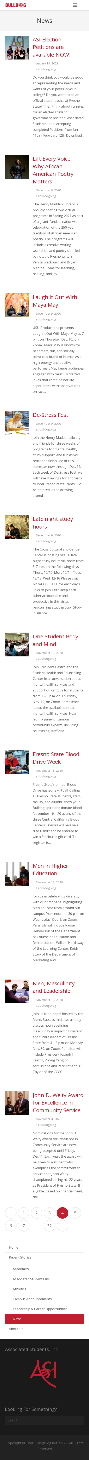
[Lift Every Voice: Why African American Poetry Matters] (17, 167)
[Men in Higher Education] (17, 874)
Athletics (19, 1289)
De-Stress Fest (50, 414)
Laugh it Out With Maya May (55, 300)
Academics (21, 1269)
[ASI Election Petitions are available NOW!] (17, 47)
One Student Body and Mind (55, 640)
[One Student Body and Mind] (17, 644)
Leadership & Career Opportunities (40, 1309)
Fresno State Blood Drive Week (56, 757)
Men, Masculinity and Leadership (54, 987)
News (17, 1319)
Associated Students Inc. (31, 1279)
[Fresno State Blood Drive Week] (17, 762)
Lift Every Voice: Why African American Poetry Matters (53, 170)
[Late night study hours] (17, 527)
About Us (16, 1329)
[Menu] (75, 5)
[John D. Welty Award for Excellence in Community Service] (17, 1103)
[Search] (84, 5)
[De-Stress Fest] (17, 423)
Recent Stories (20, 1257)
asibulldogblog (46, 69)
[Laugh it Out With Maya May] (17, 305)
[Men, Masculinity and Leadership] (17, 991)
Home (13, 1247)
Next (62, 1226)
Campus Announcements (32, 1299)
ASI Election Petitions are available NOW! (52, 47)
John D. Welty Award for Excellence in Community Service (58, 1102)
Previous (11, 1213)
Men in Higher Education (50, 869)
